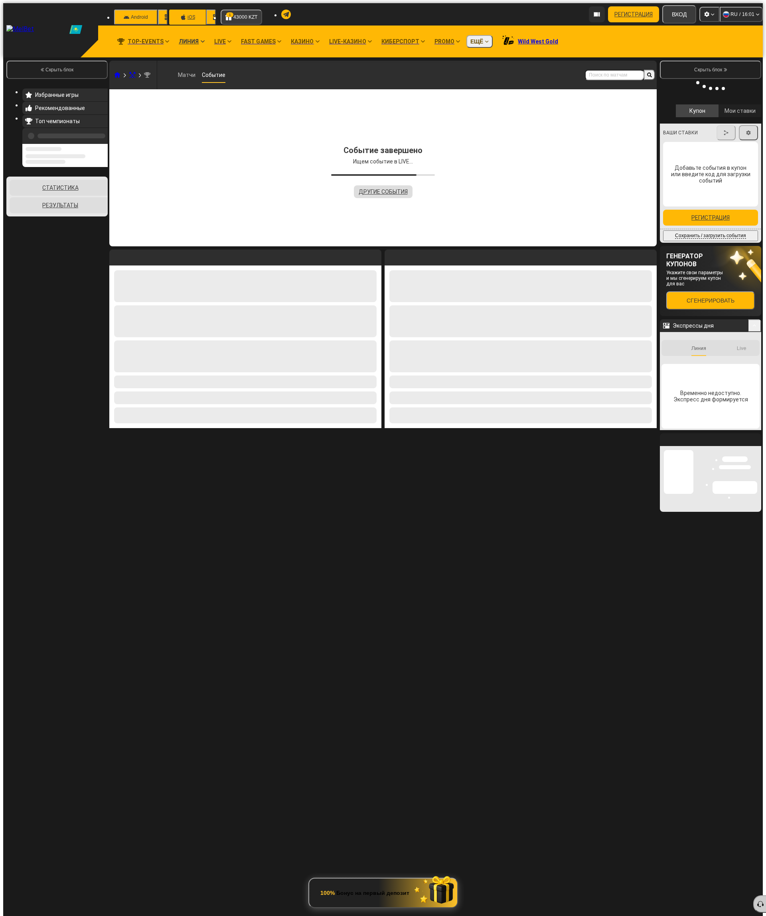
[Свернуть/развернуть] (754, 362)
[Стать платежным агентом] (597, 14)
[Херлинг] (132, 75)
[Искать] (649, 75)
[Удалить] (648, 256)
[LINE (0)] (117, 75)
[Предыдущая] (99, 134)
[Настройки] (709, 14)
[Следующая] (409, 256)
